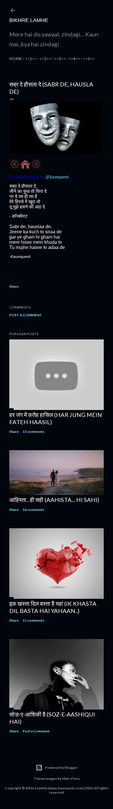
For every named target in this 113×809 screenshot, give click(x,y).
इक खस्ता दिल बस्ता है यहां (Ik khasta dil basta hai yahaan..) (52, 607)
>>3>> (59, 58)
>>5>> (88, 58)
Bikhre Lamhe (28, 20)
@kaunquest (56, 176)
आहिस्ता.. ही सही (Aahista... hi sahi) (54, 499)
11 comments (33, 620)
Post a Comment (25, 315)
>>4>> (74, 58)
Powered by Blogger (61, 767)
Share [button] (14, 286)
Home (15, 58)
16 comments (33, 509)
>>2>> (45, 58)
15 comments (33, 431)
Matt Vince (71, 778)
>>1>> (31, 58)
